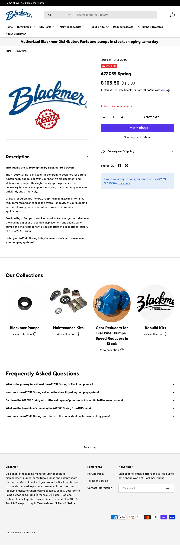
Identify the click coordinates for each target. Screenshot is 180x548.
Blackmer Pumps (24, 328)
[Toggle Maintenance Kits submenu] (84, 27)
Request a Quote (123, 26)
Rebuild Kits (97, 26)
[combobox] (100, 15)
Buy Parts (45, 26)
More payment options (137, 137)
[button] (172, 15)
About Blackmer (16, 33)
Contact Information (99, 487)
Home (9, 26)
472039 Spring (21, 51)
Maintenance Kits (70, 26)
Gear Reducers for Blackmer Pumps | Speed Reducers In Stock (112, 336)
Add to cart (151, 117)
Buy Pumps (24, 26)
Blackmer (106, 59)
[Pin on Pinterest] (126, 165)
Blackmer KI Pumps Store (24, 532)
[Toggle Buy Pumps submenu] (34, 27)
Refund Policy (95, 473)
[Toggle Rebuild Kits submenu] (107, 27)
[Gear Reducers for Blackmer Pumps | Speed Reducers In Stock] (112, 303)
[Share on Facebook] (119, 165)
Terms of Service (97, 480)
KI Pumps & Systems (150, 26)
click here (124, 183)
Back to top (90, 447)
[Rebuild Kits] (155, 303)
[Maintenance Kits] (68, 303)
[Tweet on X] (112, 165)
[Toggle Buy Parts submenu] (54, 27)
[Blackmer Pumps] (24, 303)
